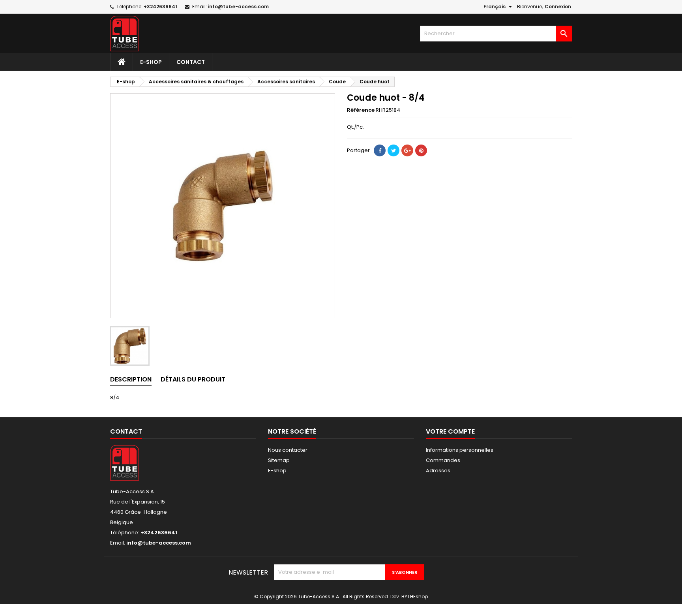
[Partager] (380, 150)
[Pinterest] (421, 150)
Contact (190, 62)
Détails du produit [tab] (193, 379)
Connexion (558, 6)
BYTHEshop (414, 596)
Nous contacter (287, 450)
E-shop (151, 62)
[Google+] (407, 150)
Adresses (438, 470)
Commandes (443, 460)
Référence (361, 110)
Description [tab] (131, 379)
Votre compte (450, 431)
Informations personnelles (459, 450)
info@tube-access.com (238, 6)
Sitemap (279, 460)
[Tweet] (393, 150)
